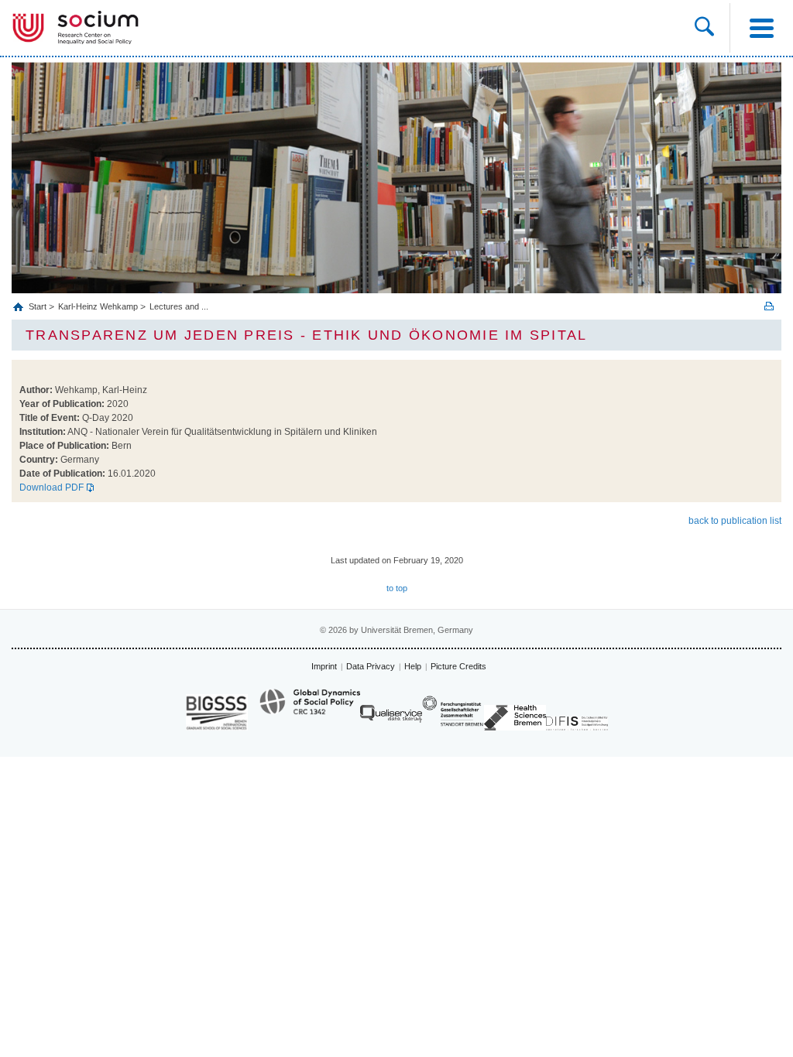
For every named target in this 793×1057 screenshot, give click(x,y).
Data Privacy (370, 666)
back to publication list (734, 520)
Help (412, 666)
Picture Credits (458, 666)
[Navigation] (761, 28)
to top (396, 588)
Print (769, 306)
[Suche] (704, 28)
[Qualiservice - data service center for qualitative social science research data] (391, 717)
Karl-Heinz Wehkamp (98, 306)
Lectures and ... (178, 306)
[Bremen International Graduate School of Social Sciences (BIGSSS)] (217, 712)
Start (39, 306)
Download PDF (51, 487)
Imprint (324, 666)
